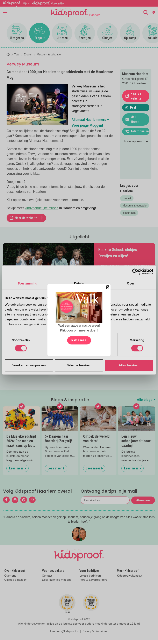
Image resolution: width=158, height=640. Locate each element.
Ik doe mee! (79, 340)
